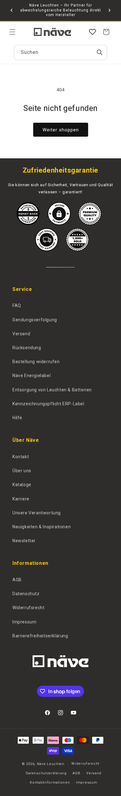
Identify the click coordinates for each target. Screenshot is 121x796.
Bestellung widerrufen (36, 361)
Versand (21, 333)
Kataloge (21, 484)
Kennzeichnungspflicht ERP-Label (48, 403)
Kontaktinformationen (50, 783)
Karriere (20, 498)
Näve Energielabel (31, 375)
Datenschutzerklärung (46, 773)
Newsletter (24, 540)
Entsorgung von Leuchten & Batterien (52, 389)
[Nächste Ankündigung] (109, 10)
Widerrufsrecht (28, 607)
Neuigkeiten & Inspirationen (41, 526)
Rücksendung (26, 347)
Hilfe (17, 417)
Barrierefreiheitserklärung (40, 635)
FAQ (16, 305)
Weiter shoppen (61, 130)
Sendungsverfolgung (34, 319)
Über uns (21, 470)
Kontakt (20, 456)
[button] (12, 32)
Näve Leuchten (51, 764)
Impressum (24, 621)
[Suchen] (99, 52)
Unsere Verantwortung (36, 512)
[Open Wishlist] (92, 32)
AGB (17, 579)
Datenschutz (26, 593)
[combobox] (60, 52)
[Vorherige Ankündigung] (11, 10)
